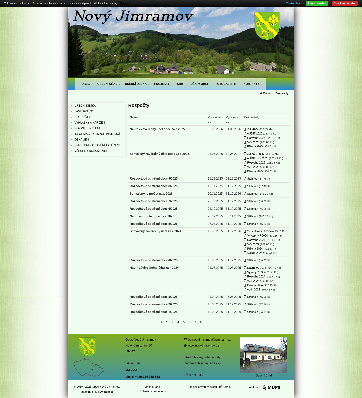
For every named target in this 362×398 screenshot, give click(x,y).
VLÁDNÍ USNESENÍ (87, 128)
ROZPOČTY (82, 116)
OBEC (85, 83)
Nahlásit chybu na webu (202, 386)
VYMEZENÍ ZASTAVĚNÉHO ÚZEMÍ (97, 145)
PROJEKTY (161, 83)
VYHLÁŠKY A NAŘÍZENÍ (90, 122)
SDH (180, 83)
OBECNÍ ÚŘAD (107, 83)
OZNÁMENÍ (82, 139)
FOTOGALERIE (226, 83)
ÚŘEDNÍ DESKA (136, 83)
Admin (226, 386)
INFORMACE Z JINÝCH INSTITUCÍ (97, 133)
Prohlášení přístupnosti (153, 391)
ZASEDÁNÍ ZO (83, 111)
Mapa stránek (152, 386)
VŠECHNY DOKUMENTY (90, 150)
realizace (255, 387)
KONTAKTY (251, 83)
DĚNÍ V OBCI (199, 83)
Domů (266, 93)
